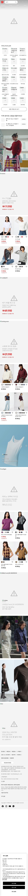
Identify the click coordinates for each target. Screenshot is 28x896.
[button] (7, 225)
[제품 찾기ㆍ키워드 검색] (26, 2)
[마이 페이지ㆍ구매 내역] (19, 2)
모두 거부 (14, 887)
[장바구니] (22, 2)
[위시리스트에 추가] (12, 236)
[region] (14, 874)
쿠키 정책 (5, 879)
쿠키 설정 (14, 891)
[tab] (3, 6)
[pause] (26, 150)
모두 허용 (14, 883)
